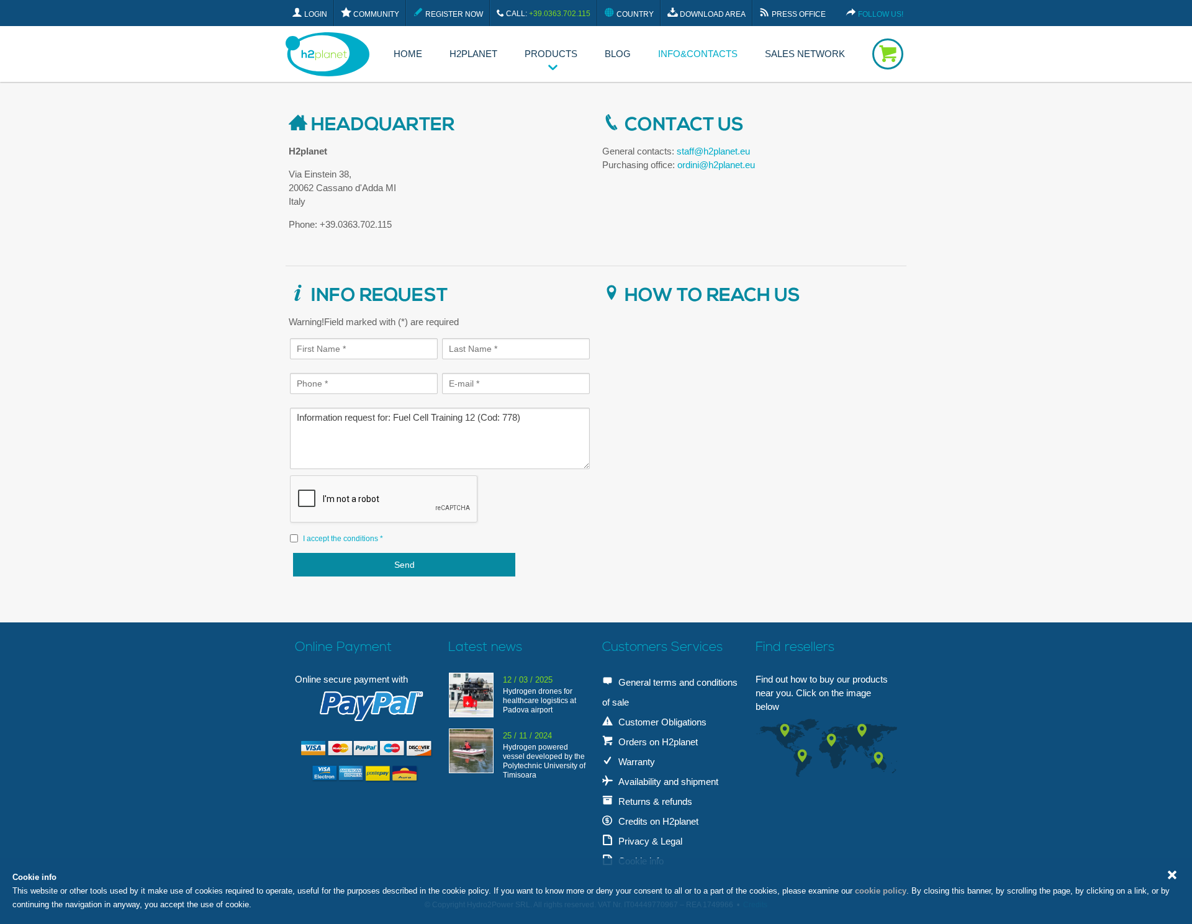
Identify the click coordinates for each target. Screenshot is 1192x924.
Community (375, 14)
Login (314, 14)
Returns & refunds (654, 801)
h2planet (473, 53)
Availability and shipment (667, 781)
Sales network (805, 53)
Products (551, 53)
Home (408, 53)
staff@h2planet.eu (713, 151)
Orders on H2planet (657, 742)
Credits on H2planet (657, 821)
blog (618, 53)
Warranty (635, 761)
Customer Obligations (661, 722)
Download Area (712, 14)
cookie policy (880, 890)
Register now (453, 14)
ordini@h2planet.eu (716, 164)
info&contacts (698, 53)
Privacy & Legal (649, 841)
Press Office (798, 14)
